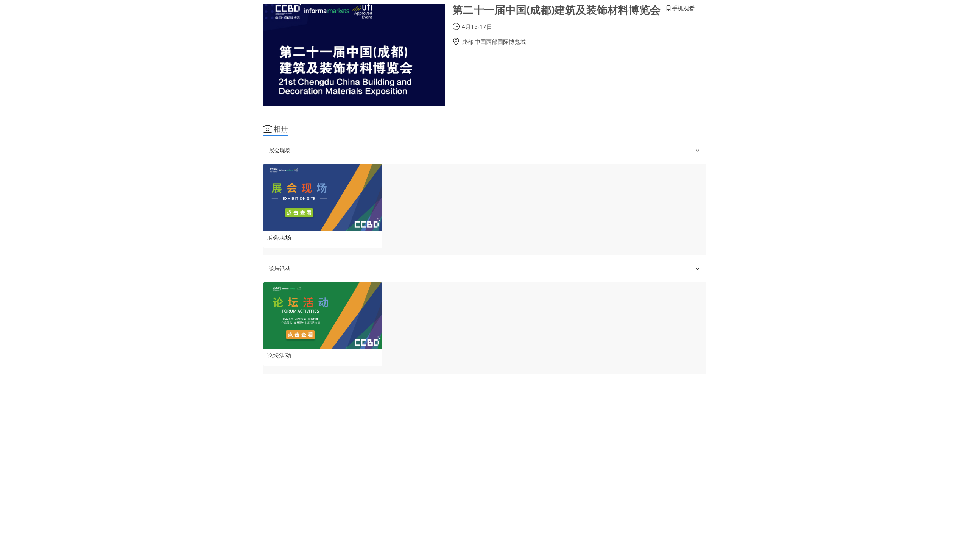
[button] (484, 150)
